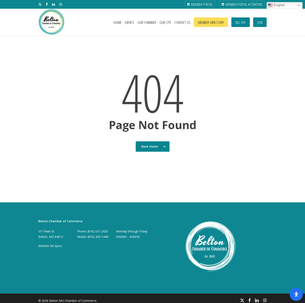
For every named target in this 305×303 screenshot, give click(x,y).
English (279, 5)
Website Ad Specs (50, 246)
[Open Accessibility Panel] (296, 294)
